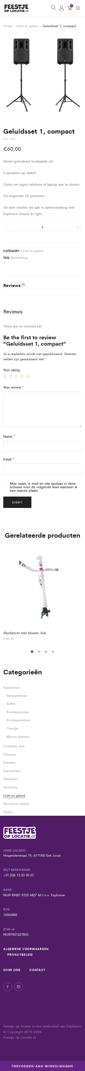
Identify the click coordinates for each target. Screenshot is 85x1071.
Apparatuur (11, 687)
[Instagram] (18, 986)
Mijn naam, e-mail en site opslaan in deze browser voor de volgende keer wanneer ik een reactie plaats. (43, 487)
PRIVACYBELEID (20, 954)
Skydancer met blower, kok (24, 633)
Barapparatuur (17, 695)
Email (8, 459)
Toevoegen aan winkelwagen (42, 1066)
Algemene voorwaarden (26, 949)
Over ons (11, 970)
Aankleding (19, 257)
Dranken (9, 762)
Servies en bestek (16, 803)
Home (7, 25)
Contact (37, 970)
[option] (42, 594)
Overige (12, 728)
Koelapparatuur (18, 711)
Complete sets (14, 746)
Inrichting (10, 787)
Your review (13, 387)
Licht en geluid (27, 25)
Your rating (11, 369)
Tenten (8, 811)
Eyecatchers (12, 770)
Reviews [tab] (14, 285)
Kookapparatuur (18, 720)
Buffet (11, 703)
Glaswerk (10, 778)
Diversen (9, 754)
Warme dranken (18, 736)
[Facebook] (7, 986)
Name (9, 436)
